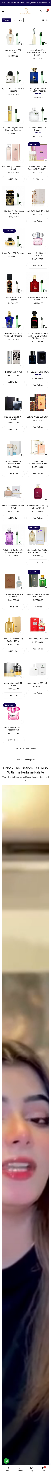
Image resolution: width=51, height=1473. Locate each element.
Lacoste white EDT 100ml (38, 683)
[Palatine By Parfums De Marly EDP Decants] (13, 536)
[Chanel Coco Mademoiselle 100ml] (37, 447)
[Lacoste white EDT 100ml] (37, 669)
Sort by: (17, 20)
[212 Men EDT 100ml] (13, 357)
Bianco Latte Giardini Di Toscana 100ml (13, 462)
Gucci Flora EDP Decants (13, 253)
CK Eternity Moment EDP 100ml (13, 168)
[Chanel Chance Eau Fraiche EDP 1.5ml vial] (37, 152)
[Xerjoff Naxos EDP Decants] (13, 36)
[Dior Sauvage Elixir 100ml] (37, 357)
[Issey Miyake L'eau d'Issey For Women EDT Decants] (37, 36)
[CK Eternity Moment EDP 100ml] (13, 152)
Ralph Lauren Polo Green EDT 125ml (38, 595)
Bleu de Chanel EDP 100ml (13, 418)
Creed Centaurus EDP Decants (37, 298)
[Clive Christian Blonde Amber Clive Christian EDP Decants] (37, 319)
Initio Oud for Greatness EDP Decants (13, 212)
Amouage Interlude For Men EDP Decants (38, 89)
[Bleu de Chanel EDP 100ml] (13, 402)
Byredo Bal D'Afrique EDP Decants (13, 89)
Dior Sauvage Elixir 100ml (38, 372)
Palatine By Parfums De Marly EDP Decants (13, 551)
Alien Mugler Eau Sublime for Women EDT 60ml (38, 551)
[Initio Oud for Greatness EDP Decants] (13, 197)
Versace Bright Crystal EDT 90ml (38, 254)
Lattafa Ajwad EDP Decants (13, 298)
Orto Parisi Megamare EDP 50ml (13, 595)
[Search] (41, 10)
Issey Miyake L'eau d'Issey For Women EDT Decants (37, 52)
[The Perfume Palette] (25, 11)
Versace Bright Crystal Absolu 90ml (13, 728)
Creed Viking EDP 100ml (38, 639)
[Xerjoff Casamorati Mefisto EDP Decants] (13, 319)
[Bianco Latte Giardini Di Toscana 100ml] (13, 447)
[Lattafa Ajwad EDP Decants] (13, 283)
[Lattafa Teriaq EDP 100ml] (37, 197)
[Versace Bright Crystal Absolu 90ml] (13, 713)
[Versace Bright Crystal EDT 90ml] (37, 239)
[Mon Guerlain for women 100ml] (13, 491)
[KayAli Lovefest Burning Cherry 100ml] (37, 491)
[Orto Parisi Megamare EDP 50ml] (13, 580)
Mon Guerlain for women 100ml (13, 506)
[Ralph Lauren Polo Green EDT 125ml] (37, 580)
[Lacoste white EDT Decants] (37, 113)
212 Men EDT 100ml (13, 372)
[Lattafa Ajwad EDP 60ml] (37, 402)
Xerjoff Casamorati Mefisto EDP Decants (13, 334)
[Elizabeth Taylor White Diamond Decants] (13, 113)
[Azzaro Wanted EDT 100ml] (13, 669)
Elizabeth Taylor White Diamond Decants (13, 128)
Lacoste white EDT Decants (37, 128)
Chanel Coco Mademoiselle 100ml (38, 462)
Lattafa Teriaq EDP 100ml (38, 211)
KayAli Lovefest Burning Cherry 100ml (37, 506)
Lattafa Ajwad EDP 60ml (38, 417)
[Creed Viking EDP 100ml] (37, 624)
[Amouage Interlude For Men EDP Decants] (37, 74)
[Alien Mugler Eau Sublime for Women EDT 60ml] (37, 536)
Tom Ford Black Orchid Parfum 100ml (13, 640)
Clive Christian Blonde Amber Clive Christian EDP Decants (38, 335)
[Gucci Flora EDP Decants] (13, 239)
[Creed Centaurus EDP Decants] (37, 283)
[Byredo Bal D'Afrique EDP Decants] (13, 74)
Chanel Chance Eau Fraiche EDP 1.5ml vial (38, 168)
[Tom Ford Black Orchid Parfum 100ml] (13, 624)
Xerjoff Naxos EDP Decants (13, 51)
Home (19, 760)
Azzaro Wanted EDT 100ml (13, 684)
